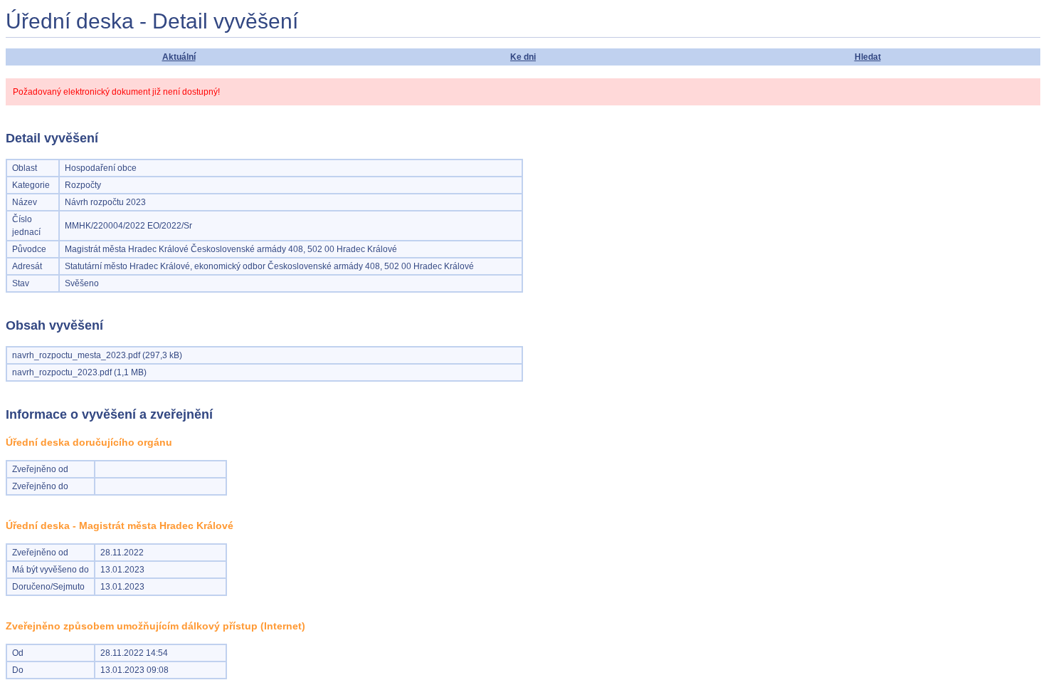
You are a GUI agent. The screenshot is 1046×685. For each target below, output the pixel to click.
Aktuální (179, 57)
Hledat (868, 57)
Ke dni (523, 57)
